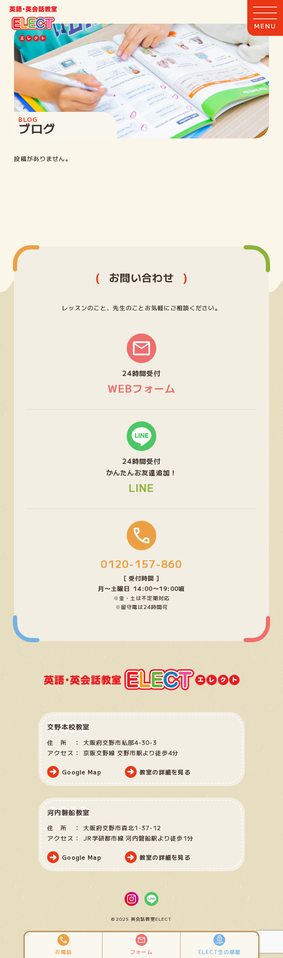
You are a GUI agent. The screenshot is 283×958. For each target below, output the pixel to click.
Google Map (81, 771)
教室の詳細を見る (165, 771)
